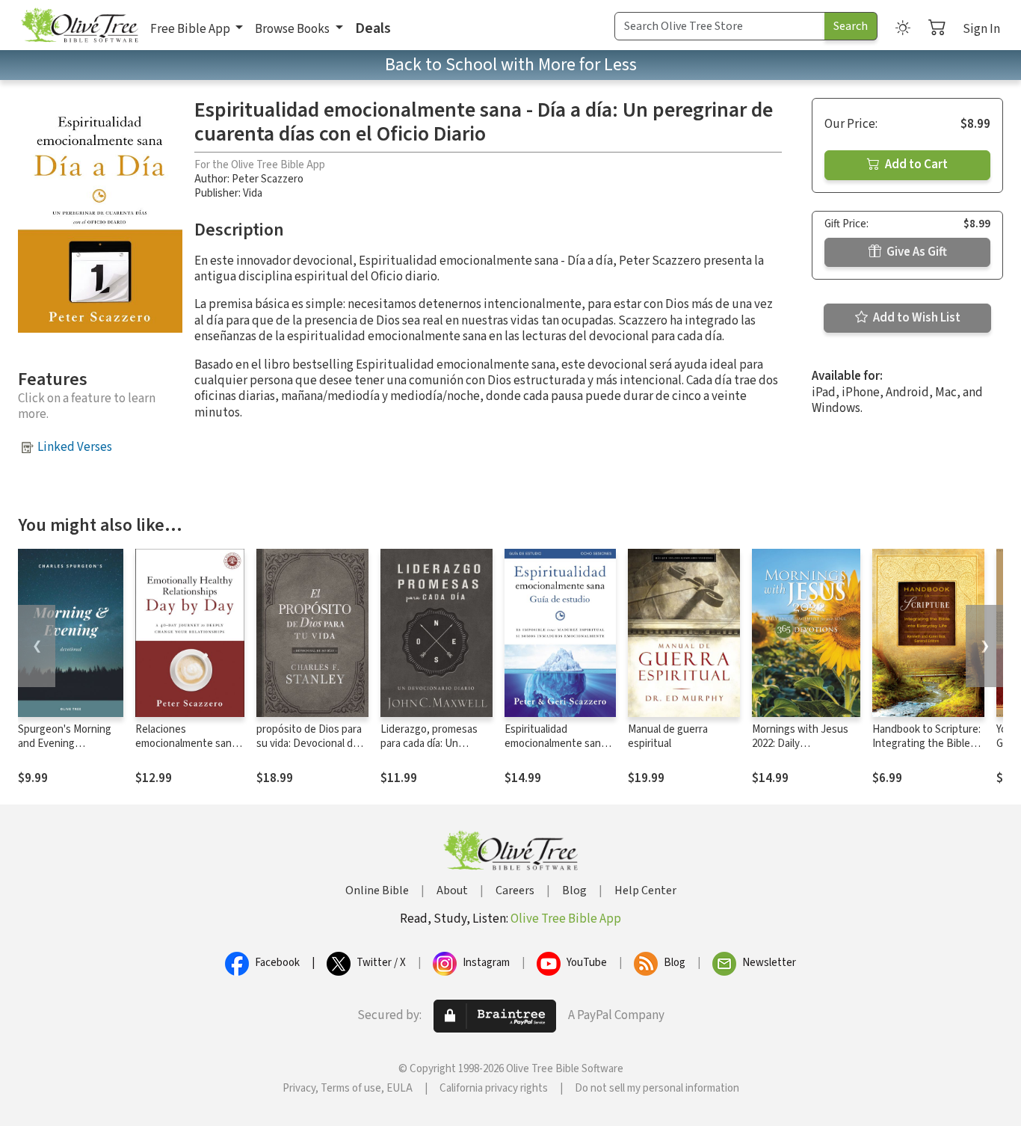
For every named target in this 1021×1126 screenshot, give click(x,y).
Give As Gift (915, 252)
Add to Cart (915, 164)
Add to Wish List (915, 318)
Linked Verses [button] (74, 447)
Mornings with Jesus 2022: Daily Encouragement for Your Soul (800, 751)
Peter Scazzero (267, 179)
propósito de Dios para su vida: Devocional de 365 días (309, 744)
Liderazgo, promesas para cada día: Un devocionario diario (429, 744)
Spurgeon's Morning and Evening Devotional (64, 744)
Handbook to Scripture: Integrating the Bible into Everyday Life (926, 744)
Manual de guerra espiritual (668, 736)
